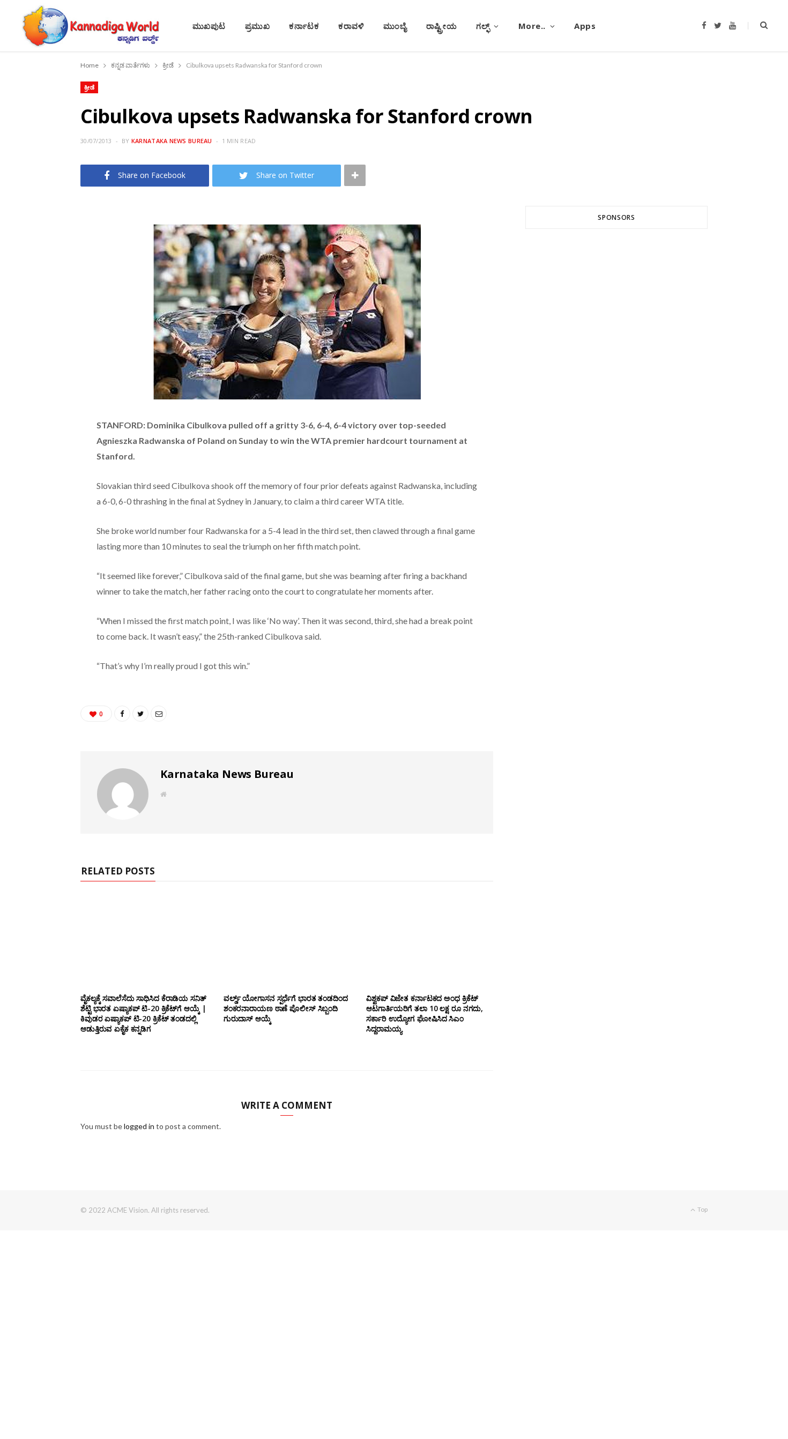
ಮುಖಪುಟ (209, 25)
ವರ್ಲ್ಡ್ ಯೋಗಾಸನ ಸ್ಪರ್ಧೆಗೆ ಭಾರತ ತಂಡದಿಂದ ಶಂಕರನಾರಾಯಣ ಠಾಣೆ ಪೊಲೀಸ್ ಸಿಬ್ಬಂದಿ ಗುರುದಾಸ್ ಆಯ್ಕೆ (286, 1008)
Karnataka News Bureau (171, 141)
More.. (532, 25)
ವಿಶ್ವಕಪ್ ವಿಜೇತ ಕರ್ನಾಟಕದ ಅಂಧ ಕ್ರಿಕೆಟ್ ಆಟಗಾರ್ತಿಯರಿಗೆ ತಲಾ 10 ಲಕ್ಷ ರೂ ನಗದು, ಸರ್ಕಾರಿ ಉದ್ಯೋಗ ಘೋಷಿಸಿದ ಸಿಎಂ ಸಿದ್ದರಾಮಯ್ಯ (424, 1013)
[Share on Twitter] (44, 277)
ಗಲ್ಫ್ (482, 25)
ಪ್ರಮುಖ (257, 25)
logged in (139, 1126)
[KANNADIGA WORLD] (89, 26)
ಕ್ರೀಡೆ (89, 87)
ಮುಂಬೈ (394, 25)
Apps (585, 25)
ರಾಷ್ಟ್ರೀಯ (441, 25)
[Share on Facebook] (44, 249)
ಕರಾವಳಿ (351, 25)
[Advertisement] (616, 366)
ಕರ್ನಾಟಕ (304, 25)
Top (702, 1209)
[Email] (44, 304)
